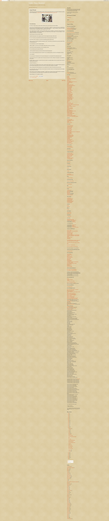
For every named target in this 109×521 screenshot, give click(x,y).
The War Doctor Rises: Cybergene (71, 115)
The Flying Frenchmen (70, 201)
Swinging (68, 48)
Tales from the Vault (69, 155)
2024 (68, 415)
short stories (68, 505)
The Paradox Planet (69, 98)
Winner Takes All (72, 289)
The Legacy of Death (69, 99)
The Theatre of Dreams (70, 198)
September (70, 428)
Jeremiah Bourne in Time (70, 219)
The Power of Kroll (70, 297)
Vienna (68, 516)
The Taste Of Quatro (69, 42)
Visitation (68, 72)
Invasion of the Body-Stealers (70, 113)
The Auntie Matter (69, 89)
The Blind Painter (69, 212)
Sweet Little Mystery (70, 441)
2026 (68, 413)
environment (68, 478)
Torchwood (68, 513)
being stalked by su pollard (70, 467)
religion (68, 501)
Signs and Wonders (69, 133)
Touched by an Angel (69, 233)
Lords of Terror (69, 102)
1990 (68, 458)
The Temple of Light (69, 158)
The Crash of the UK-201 (70, 103)
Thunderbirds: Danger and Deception (71, 220)
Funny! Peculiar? (72, 298)
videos (68, 515)
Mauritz (68, 278)
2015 (68, 426)
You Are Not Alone (69, 518)
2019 (68, 421)
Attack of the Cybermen (71, 293)
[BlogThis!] (40, 76)
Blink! (69, 302)
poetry (68, 499)
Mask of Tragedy (69, 132)
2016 (68, 425)
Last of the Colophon (69, 92)
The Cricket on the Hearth (70, 28)
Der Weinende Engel (69, 237)
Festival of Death (69, 230)
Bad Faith (68, 191)
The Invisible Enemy (71, 296)
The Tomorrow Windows (70, 232)
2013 (68, 452)
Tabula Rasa (68, 193)
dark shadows (68, 475)
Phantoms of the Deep (70, 90)
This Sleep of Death (69, 187)
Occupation (68, 73)
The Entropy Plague (69, 95)
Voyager (69, 295)
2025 (68, 414)
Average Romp (69, 17)
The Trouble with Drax (69, 143)
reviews (68, 502)
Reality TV (68, 300)
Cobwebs (68, 83)
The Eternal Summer (69, 82)
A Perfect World (69, 79)
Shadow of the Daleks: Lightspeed (71, 106)
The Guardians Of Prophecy (70, 120)
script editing (68, 503)
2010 (68, 456)
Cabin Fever (68, 206)
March (69, 433)
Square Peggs (74, 221)
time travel (68, 512)
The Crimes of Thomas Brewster (71, 85)
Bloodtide (68, 76)
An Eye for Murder (69, 130)
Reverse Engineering (69, 110)
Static (68, 101)
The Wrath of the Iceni (70, 126)
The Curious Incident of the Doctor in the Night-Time (73, 131)
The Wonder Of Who (69, 309)
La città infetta (69, 238)
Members (73, 225)
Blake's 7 (68, 468)
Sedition (68, 209)
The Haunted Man (69, 29)
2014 (68, 427)
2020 (68, 420)
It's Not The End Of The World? (72, 436)
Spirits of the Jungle (69, 266)
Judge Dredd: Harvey (69, 286)
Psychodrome (68, 93)
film (67, 479)
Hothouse (68, 80)
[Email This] (39, 76)
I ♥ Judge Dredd (69, 216)
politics (68, 500)
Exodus (68, 205)
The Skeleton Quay (69, 200)
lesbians (68, 491)
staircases (68, 506)
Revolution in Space (69, 112)
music (68, 493)
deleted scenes (69, 476)
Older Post (63, 80)
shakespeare (68, 504)
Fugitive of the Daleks (69, 111)
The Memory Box (69, 190)
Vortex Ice (68, 100)
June (69, 429)
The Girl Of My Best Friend (71, 442)
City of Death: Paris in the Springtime (71, 269)
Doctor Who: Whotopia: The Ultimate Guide (72, 246)
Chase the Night (69, 105)
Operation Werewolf (69, 122)
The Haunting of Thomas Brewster (71, 78)
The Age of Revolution (70, 199)
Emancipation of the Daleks (70, 150)
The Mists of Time (69, 156)
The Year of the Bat (69, 202)
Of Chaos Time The (69, 129)
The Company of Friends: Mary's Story (72, 81)
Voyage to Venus (69, 88)
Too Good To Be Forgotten (71, 440)
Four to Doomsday (70, 290)
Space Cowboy (70, 447)
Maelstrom (68, 109)
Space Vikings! (69, 258)
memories (68, 492)
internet (68, 489)
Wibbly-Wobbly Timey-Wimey (70, 304)
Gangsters (69, 443)
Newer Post (31, 80)
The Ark (68, 121)
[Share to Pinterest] (42, 76)
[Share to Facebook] (41, 76)
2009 (68, 457)
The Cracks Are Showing (75, 227)
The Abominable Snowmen (71, 294)
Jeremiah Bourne (69, 490)
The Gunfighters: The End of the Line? (72, 270)
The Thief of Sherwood (70, 279)
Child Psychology (70, 435)
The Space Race (69, 91)
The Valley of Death (69, 119)
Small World (69, 434)
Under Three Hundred (37, 3)
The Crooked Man (69, 128)
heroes (68, 487)
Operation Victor (69, 213)
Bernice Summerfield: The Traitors (71, 282)
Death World (68, 192)
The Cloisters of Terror (70, 96)
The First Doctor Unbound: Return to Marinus (72, 116)
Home (47, 80)
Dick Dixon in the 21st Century (71, 32)
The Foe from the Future (70, 125)
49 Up (68, 307)
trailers (68, 514)
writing (35, 77)
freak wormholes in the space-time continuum (72, 481)
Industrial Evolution (69, 146)
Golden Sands (74, 226)
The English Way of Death (70, 135)
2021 (68, 419)
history (68, 488)
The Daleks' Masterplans (70, 306)
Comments (69, 462)
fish (67, 480)
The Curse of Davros (69, 86)
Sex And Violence (70, 448)
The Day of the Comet (70, 108)
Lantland (68, 280)
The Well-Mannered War (70, 136)
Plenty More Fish (69, 36)
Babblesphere (68, 161)
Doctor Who (33, 77)
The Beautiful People (69, 153)
